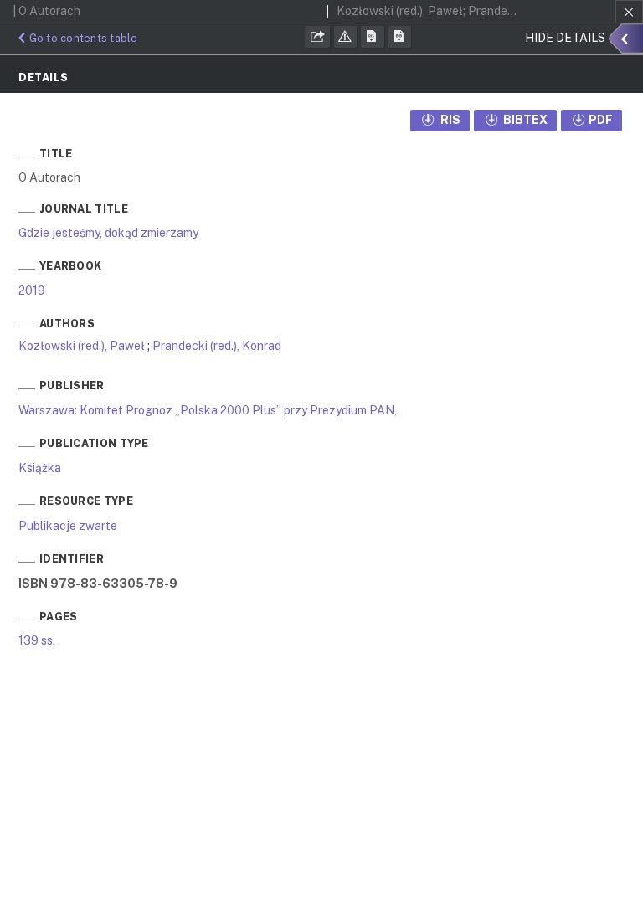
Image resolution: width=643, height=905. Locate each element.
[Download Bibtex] (400, 37)
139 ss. (36, 640)
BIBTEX (524, 119)
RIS (449, 119)
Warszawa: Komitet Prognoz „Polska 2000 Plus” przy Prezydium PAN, (207, 410)
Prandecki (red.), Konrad (216, 345)
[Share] (317, 37)
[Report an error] (346, 37)
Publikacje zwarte (67, 525)
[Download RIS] (372, 37)
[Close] (629, 11)
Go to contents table (83, 38)
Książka (39, 468)
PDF (601, 119)
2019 (31, 290)
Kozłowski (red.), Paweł (81, 345)
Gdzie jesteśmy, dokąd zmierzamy (108, 232)
